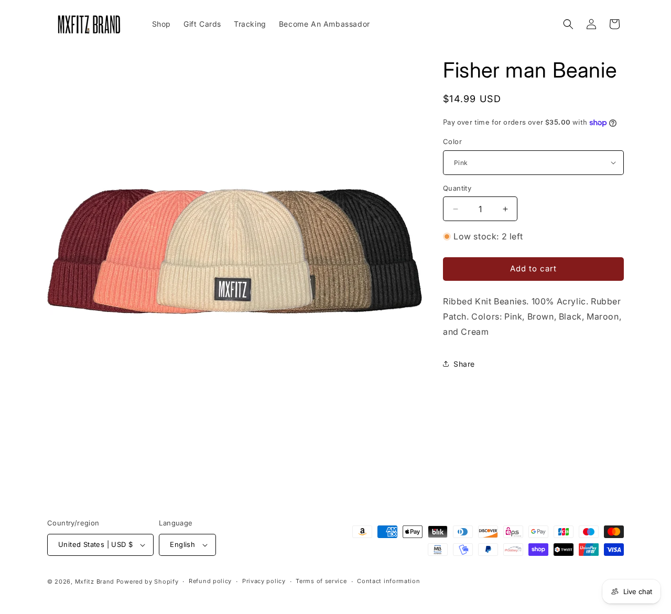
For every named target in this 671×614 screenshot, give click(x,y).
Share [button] (464, 363)
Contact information (388, 581)
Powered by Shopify (147, 581)
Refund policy (210, 581)
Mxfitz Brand (94, 581)
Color (452, 141)
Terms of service (321, 581)
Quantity (457, 188)
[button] (568, 24)
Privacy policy (264, 581)
